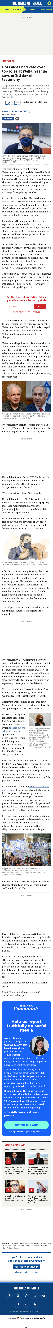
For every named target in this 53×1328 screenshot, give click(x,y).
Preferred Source (12, 104)
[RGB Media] (21, 1318)
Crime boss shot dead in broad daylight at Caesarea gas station (15, 1198)
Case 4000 (7, 1246)
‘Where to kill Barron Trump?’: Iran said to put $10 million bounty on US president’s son (15, 1170)
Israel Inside (16, 1243)
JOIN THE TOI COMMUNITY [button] (26, 1267)
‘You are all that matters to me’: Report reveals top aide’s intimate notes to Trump (38, 1199)
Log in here (34, 1272)
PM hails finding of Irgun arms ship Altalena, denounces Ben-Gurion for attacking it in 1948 (38, 1170)
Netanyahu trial (28, 1243)
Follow (26, 111)
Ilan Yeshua (7, 1248)
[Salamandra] (39, 1318)
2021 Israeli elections (39, 1246)
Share (9, 118)
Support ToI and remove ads (40, 10)
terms (38, 312)
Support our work (26, 1125)
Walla (27, 1246)
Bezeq (16, 1248)
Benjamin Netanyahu (43, 1243)
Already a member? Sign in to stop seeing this (26, 1131)
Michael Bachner (11, 111)
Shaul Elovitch (18, 1246)
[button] (49, 3)
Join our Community (12, 10)
